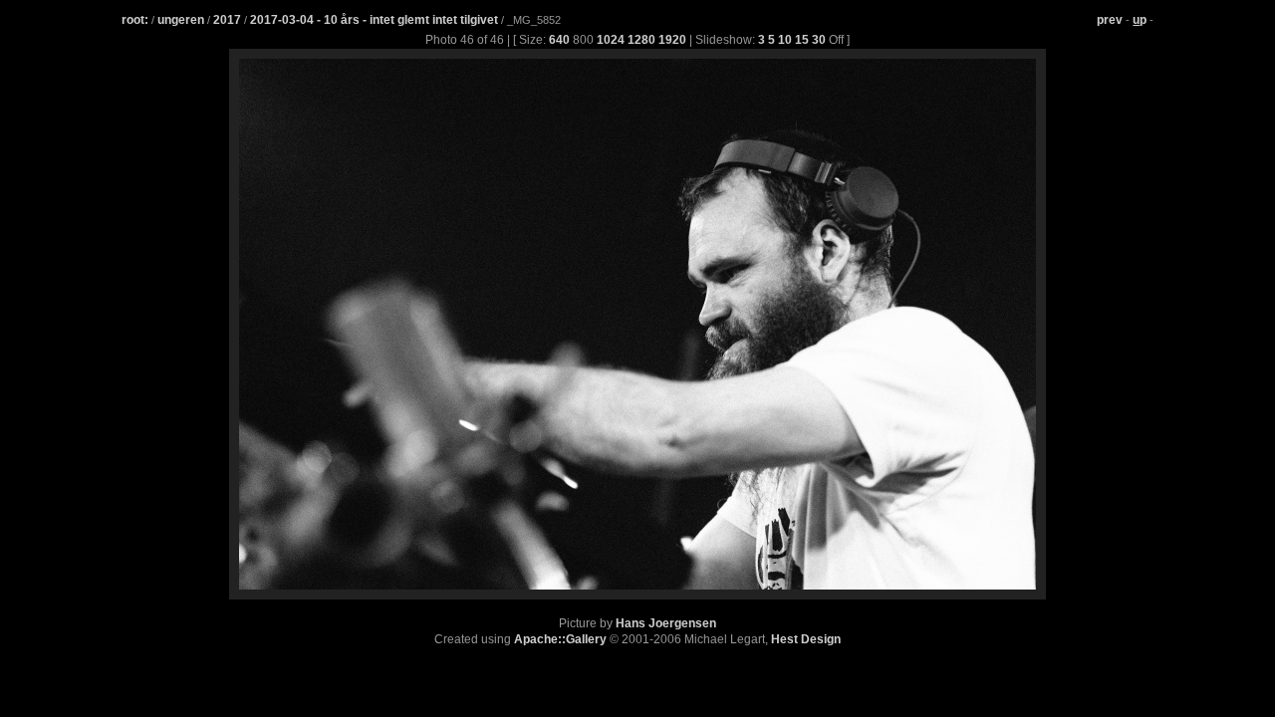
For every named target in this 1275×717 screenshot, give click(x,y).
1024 (611, 40)
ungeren (180, 20)
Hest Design (806, 639)
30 (819, 40)
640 (559, 40)
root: (135, 20)
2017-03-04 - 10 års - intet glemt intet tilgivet (375, 20)
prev (1110, 20)
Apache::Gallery (560, 639)
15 (802, 40)
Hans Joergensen (666, 623)
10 (785, 40)
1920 (672, 40)
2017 (227, 20)
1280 (641, 40)
